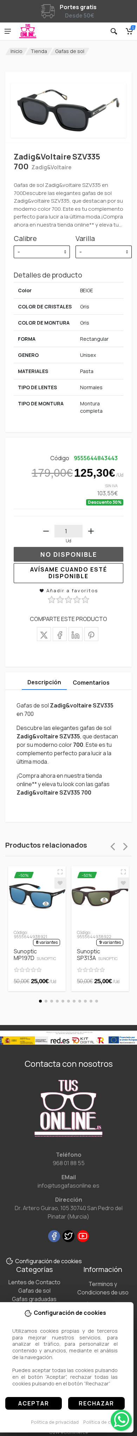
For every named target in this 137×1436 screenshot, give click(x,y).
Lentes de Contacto (34, 1282)
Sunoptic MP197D (35, 954)
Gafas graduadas (34, 1299)
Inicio (16, 51)
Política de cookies (104, 1422)
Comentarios (91, 682)
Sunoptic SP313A (97, 954)
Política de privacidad (55, 1422)
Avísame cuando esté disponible (68, 573)
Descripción (44, 682)
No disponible (68, 554)
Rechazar (96, 1403)
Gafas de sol (69, 51)
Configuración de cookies (48, 1261)
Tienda (39, 51)
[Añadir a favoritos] (60, 883)
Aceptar (33, 1403)
